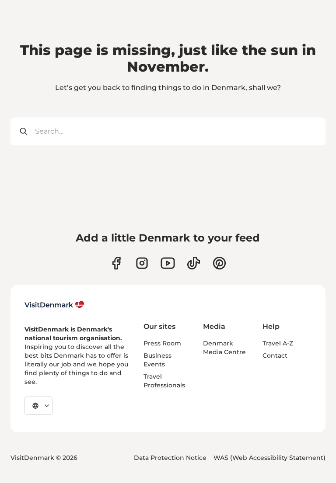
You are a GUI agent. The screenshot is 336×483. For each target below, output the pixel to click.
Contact (274, 355)
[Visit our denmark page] (116, 263)
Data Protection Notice (170, 458)
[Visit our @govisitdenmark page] (193, 263)
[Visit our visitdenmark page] (167, 263)
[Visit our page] (142, 263)
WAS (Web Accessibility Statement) (270, 458)
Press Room (162, 343)
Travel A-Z (277, 343)
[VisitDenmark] (54, 304)
